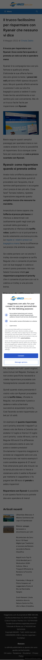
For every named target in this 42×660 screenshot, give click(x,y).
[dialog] (21, 330)
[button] (21, 325)
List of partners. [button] (25, 338)
